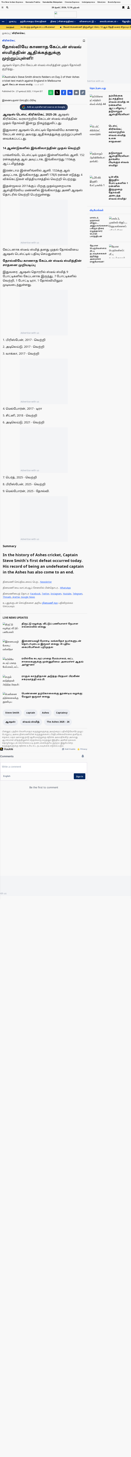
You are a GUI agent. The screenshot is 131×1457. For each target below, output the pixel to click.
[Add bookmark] (84, 40)
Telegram (77, 594)
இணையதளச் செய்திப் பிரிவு (19, 100)
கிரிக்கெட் (9, 40)
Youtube (67, 594)
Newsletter (46, 582)
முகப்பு (12, 22)
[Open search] (7, 7)
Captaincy (62, 713)
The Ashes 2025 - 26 (58, 722)
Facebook (35, 594)
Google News (28, 597)
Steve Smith (12, 713)
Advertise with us (30, 242)
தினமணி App (50, 603)
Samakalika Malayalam (52, 2)
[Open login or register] (128, 7)
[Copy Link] (82, 92)
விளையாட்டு (86, 22)
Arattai (16, 597)
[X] (57, 92)
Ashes (45, 713)
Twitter (45, 594)
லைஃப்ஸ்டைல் (108, 22)
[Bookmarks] (123, 7)
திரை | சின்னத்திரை (62, 22)
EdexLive (101, 2)
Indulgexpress (88, 2)
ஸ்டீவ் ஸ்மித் (31, 722)
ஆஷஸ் (10, 722)
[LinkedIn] (70, 92)
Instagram (56, 594)
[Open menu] (2, 7)
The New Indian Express (12, 2)
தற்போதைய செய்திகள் (33, 22)
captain (30, 713)
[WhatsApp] (50, 92)
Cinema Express (72, 2)
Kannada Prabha (33, 2)
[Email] (76, 92)
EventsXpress (114, 2)
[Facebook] (63, 92)
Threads (7, 597)
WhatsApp (65, 588)
